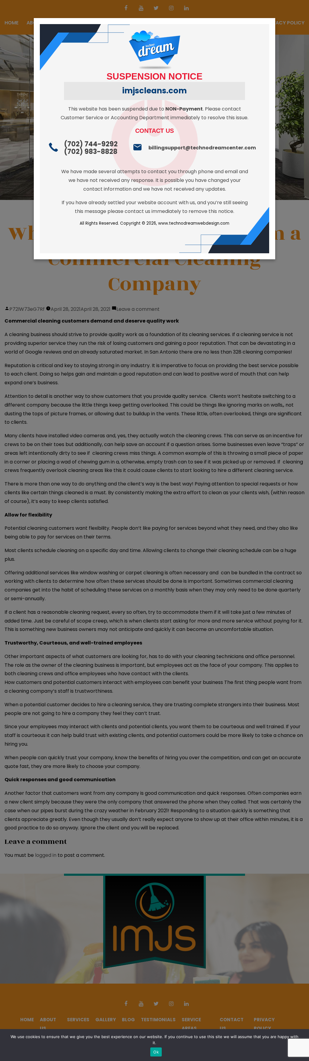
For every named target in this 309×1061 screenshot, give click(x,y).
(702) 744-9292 (91, 144)
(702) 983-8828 (90, 151)
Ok (156, 1052)
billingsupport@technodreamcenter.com (202, 148)
